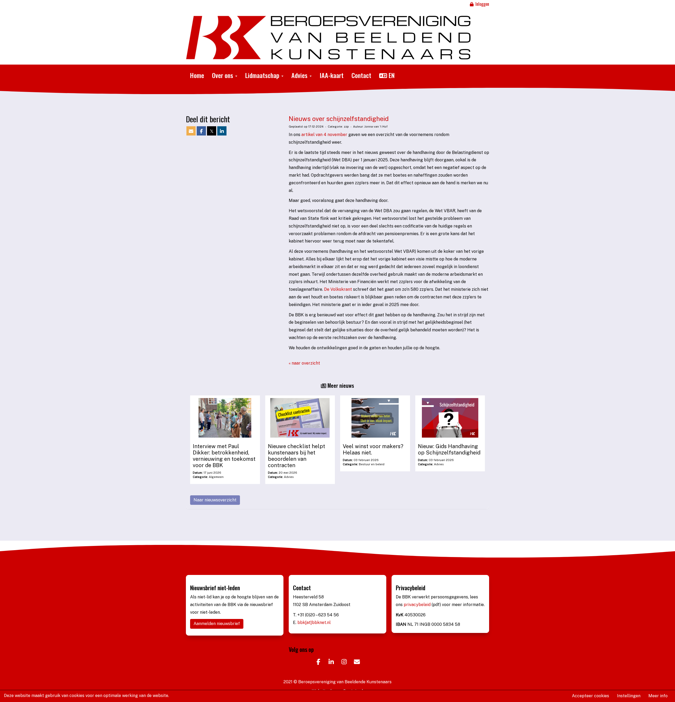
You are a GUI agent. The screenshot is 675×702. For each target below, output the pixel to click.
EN (391, 75)
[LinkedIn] (331, 662)
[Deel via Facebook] (201, 131)
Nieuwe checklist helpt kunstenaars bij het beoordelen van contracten (296, 455)
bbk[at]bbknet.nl (314, 622)
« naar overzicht (304, 363)
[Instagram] (344, 662)
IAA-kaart (332, 75)
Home (197, 75)
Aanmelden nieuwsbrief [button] (217, 623)
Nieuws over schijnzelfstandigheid (339, 118)
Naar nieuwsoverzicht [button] (215, 499)
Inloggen (481, 4)
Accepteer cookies (590, 695)
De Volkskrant (338, 289)
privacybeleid (418, 604)
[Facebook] (318, 662)
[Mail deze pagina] (191, 131)
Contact (361, 75)
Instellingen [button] (628, 695)
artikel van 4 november (324, 134)
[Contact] (356, 662)
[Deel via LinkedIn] (222, 131)
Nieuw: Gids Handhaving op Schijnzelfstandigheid (449, 449)
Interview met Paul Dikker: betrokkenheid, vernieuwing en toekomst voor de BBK (224, 455)
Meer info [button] (658, 695)
